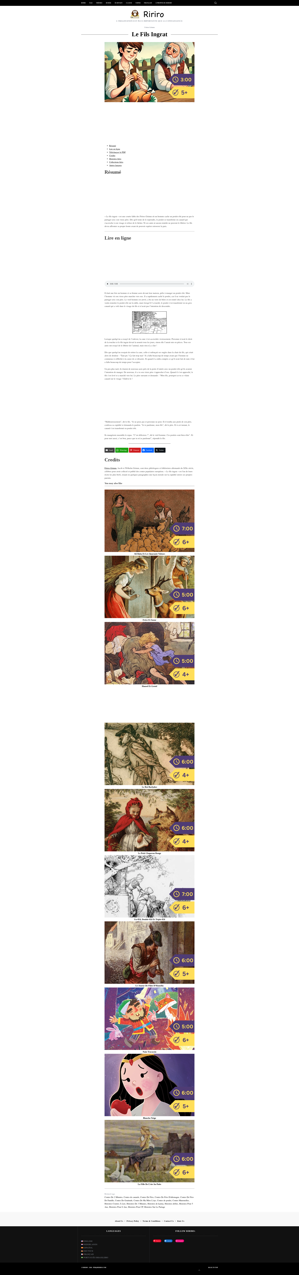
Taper (138, 3)
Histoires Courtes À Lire (115, 1203)
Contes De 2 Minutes (114, 1197)
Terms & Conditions (151, 1221)
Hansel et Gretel (149, 686)
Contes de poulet (164, 1200)
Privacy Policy (133, 1221)
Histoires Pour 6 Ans (118, 1206)
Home (83, 3)
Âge (91, 3)
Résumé (112, 145)
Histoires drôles (171, 1203)
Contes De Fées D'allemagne (167, 1197)
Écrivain (119, 3)
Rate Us (180, 1221)
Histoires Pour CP (135, 1206)
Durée (108, 3)
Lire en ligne (114, 148)
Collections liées (116, 162)
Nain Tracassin (149, 1052)
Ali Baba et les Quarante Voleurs (149, 554)
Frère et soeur (149, 620)
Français (148, 3)
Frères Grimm (149, 27)
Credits (112, 155)
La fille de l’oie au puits (149, 1184)
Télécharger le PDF (117, 152)
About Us (119, 1221)
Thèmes (99, 3)
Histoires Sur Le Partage (154, 1206)
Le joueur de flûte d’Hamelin (149, 985)
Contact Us (169, 1221)
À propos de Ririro (164, 3)
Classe (129, 3)
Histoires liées (115, 158)
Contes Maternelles (181, 1200)
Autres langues (115, 165)
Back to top (213, 1267)
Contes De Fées (147, 1197)
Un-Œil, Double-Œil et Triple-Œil (149, 919)
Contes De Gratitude (123, 1200)
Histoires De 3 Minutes (136, 1203)
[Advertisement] (149, 125)
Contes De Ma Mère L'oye (145, 1200)
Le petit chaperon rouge (149, 853)
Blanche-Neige (149, 1118)
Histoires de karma (156, 1203)
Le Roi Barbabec (149, 787)
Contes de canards (131, 1197)
